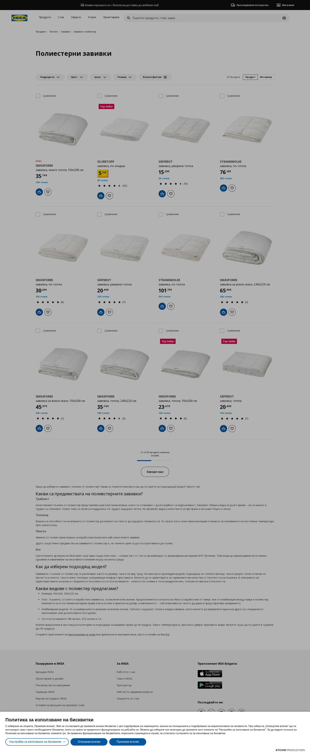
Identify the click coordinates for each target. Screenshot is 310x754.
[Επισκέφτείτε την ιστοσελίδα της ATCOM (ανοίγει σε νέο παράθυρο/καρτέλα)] (290, 750)
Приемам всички (128, 741)
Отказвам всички (89, 741)
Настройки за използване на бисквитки (35, 741)
